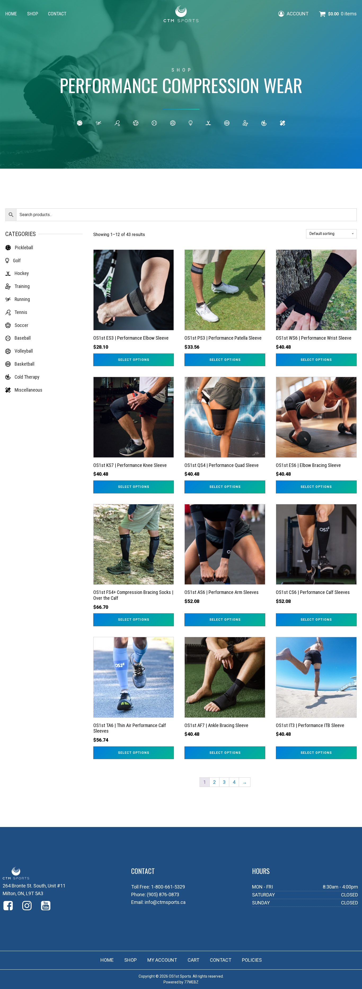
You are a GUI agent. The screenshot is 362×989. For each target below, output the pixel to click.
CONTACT (57, 13)
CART (193, 960)
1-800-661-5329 (168, 887)
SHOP (32, 13)
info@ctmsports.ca (165, 902)
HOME (11, 13)
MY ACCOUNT (162, 960)
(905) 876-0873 (163, 894)
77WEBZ (191, 982)
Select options (133, 360)
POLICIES (252, 960)
